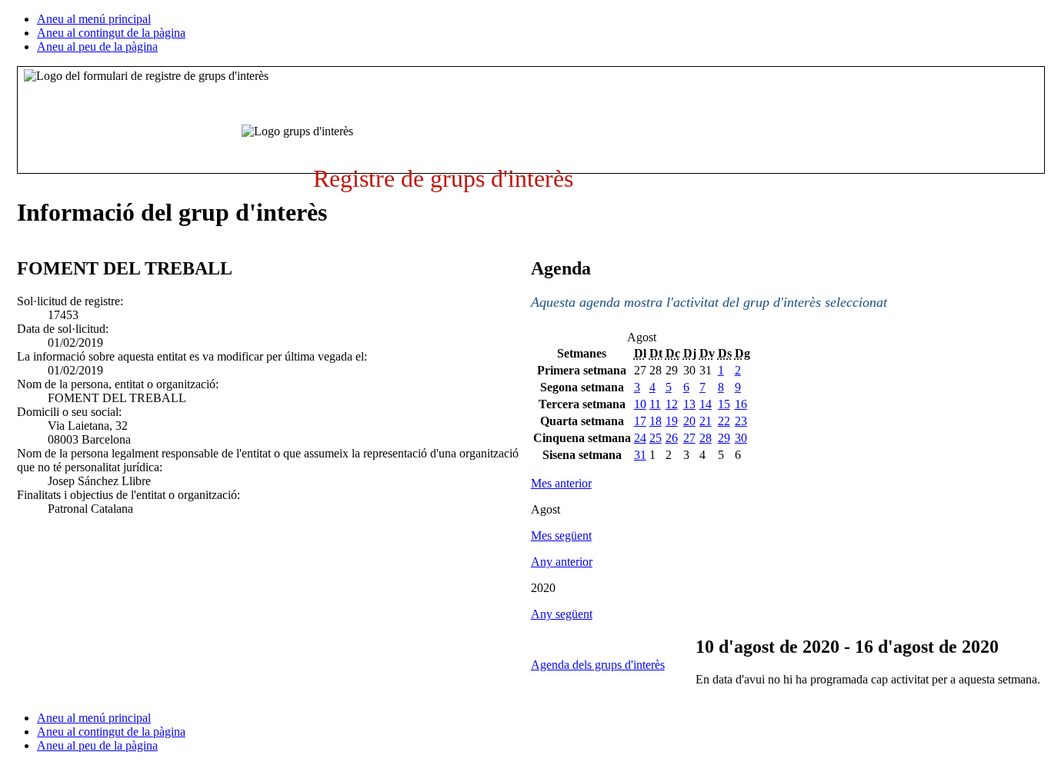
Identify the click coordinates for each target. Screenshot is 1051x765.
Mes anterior (561, 483)
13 (689, 404)
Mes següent (561, 535)
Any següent (561, 613)
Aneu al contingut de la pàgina (111, 32)
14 (705, 404)
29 (724, 437)
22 (724, 420)
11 (655, 404)
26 (672, 437)
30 (741, 437)
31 (640, 454)
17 (640, 420)
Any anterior (561, 561)
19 (672, 420)
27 (689, 437)
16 (741, 404)
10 (640, 404)
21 (705, 420)
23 (741, 420)
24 (640, 437)
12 (672, 404)
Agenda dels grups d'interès (598, 664)
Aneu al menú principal (94, 18)
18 (655, 420)
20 (689, 420)
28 (705, 437)
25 (655, 437)
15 (724, 404)
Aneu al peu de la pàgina (97, 46)
